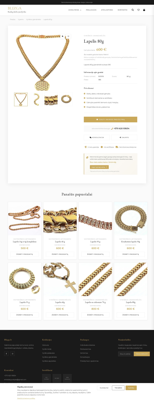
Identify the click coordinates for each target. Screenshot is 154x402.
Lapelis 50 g (95, 241)
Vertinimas (84, 353)
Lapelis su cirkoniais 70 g (95, 302)
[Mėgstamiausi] (138, 10)
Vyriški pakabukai (48, 353)
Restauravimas (85, 349)
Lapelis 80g (130, 302)
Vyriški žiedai (46, 349)
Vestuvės (45, 345)
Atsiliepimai (107, 10)
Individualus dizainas (87, 345)
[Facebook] (6, 354)
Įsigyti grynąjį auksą (98, 167)
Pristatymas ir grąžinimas (89, 361)
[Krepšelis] (144, 10)
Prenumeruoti (142, 354)
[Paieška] (133, 10)
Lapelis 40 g (60, 241)
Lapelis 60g (60, 302)
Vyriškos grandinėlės (33, 19)
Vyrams (20, 19)
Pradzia (12, 19)
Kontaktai (122, 10)
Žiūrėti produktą (24, 254)
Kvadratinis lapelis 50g (130, 241)
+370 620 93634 (121, 128)
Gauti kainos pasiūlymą (112, 119)
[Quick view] (38, 211)
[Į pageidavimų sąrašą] (68, 36)
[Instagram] (12, 354)
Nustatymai (104, 388)
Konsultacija (98, 137)
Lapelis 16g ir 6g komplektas (24, 241)
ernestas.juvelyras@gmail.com (15, 380)
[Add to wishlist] (38, 206)
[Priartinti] (62, 36)
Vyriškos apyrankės (49, 361)
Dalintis (125, 137)
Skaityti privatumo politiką (26, 398)
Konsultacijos (85, 357)
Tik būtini (118, 388)
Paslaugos (91, 10)
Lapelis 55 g (25, 302)
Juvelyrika (74, 10)
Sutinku (131, 388)
